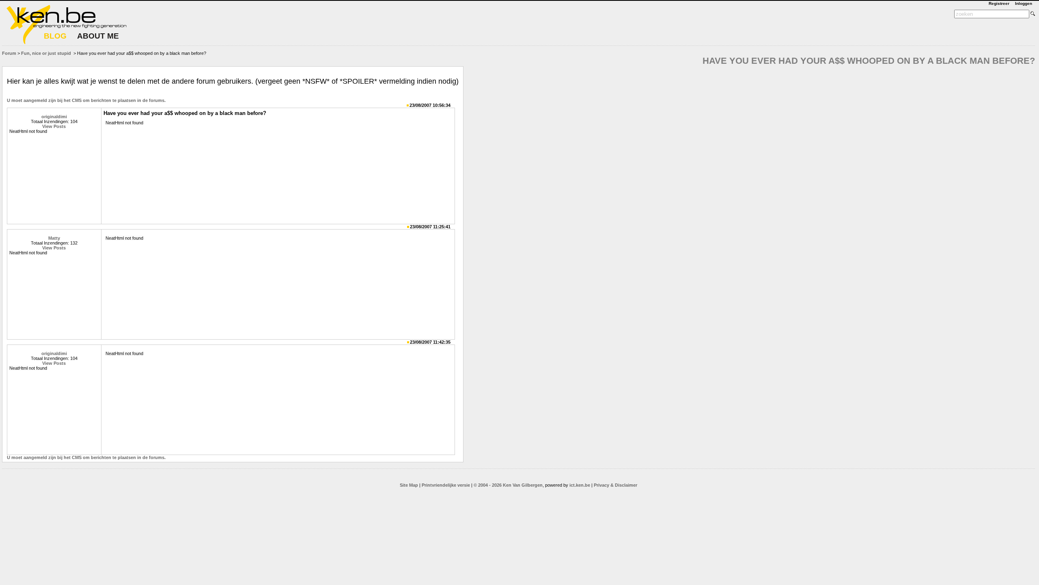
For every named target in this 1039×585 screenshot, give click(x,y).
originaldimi (54, 116)
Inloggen (1023, 3)
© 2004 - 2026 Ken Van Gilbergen (508, 485)
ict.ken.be (579, 485)
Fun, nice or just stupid (46, 53)
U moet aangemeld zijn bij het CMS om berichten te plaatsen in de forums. (86, 100)
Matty (54, 238)
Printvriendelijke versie (446, 485)
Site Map (409, 485)
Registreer (999, 3)
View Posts (54, 126)
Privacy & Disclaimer (615, 485)
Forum (9, 53)
